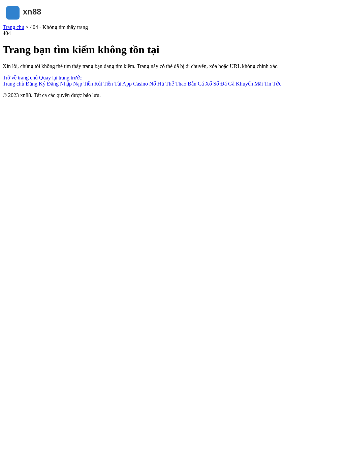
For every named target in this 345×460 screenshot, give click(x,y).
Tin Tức (272, 84)
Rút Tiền (103, 84)
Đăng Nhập (59, 84)
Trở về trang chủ (20, 77)
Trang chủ (13, 27)
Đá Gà (227, 84)
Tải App (123, 84)
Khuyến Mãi (249, 84)
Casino (140, 84)
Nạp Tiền (83, 84)
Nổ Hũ (156, 84)
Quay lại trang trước (60, 77)
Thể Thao (175, 84)
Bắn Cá (196, 84)
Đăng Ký (35, 84)
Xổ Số (212, 84)
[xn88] (36, 21)
